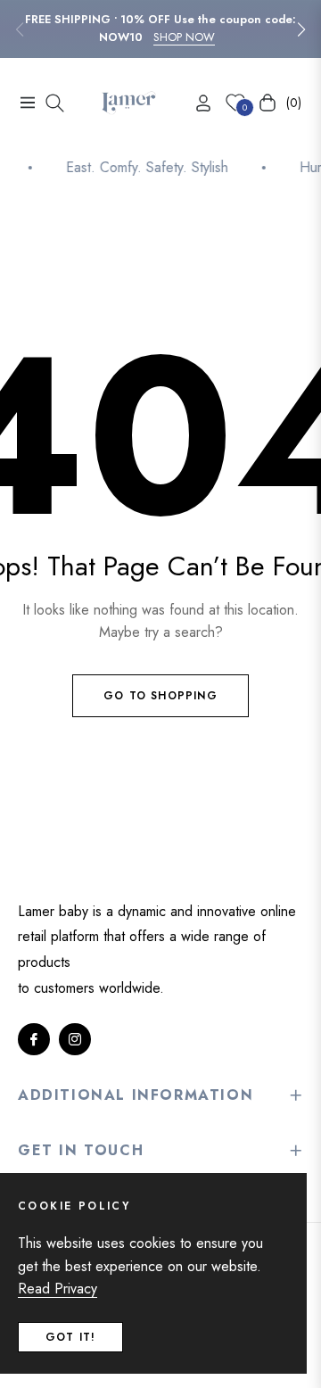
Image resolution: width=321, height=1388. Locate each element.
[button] (301, 29)
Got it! (70, 1337)
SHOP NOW (184, 37)
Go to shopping (160, 696)
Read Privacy (57, 1288)
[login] (196, 103)
